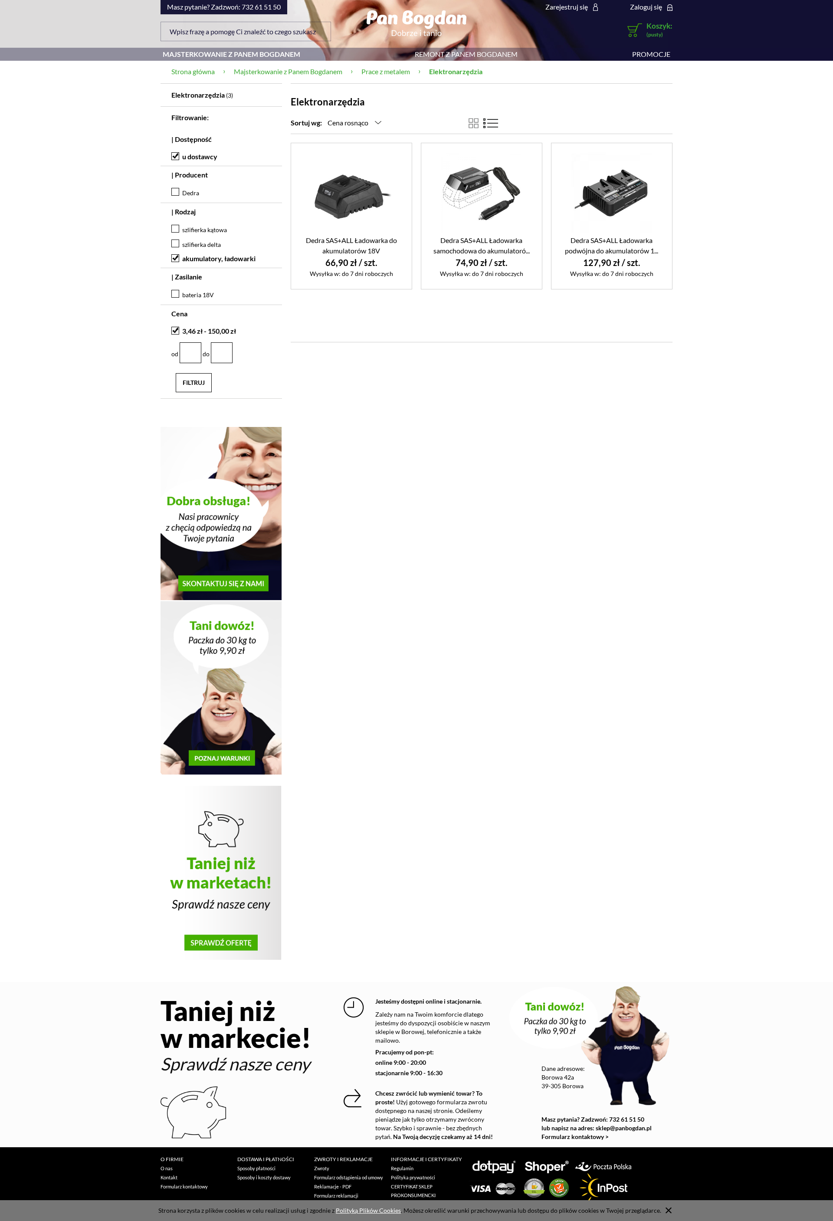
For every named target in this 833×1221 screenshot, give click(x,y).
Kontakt (169, 1177)
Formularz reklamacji (336, 1195)
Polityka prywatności (413, 1177)
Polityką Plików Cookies (368, 1210)
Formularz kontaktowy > (575, 1136)
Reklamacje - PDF (332, 1186)
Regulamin (402, 1168)
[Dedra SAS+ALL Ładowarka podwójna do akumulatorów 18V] (611, 192)
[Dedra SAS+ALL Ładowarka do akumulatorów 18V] (351, 192)
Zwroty (321, 1168)
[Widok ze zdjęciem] (474, 123)
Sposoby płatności (256, 1168)
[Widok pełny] (490, 123)
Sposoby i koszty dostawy (264, 1177)
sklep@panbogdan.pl (624, 1128)
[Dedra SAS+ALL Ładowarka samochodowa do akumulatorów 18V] (481, 192)
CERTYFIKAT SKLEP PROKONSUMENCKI (413, 1191)
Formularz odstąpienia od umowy (348, 1177)
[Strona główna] (416, 23)
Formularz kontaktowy (184, 1186)
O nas (167, 1168)
